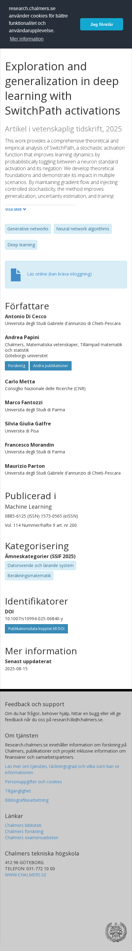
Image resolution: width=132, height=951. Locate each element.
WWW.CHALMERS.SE (25, 875)
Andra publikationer (50, 365)
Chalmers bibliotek (23, 825)
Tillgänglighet (18, 791)
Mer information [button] (27, 38)
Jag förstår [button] (101, 24)
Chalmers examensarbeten (31, 837)
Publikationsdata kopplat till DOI (36, 628)
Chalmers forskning (24, 831)
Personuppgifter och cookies (33, 782)
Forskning (16, 365)
